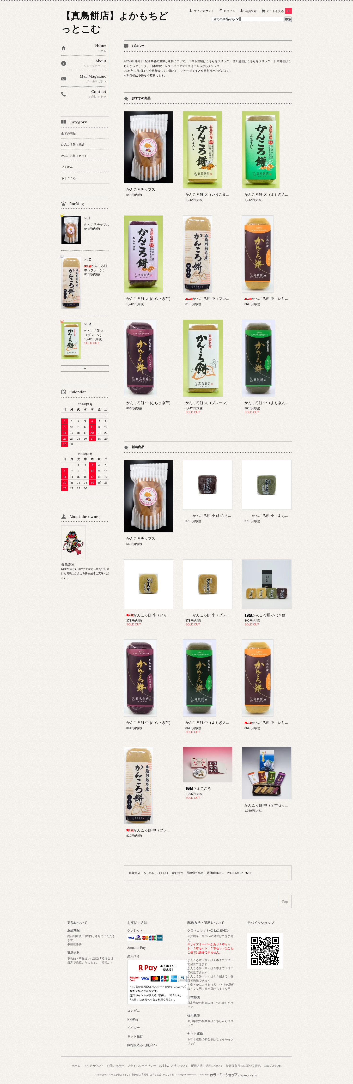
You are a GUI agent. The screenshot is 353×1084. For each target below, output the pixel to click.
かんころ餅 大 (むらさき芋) (148, 298)
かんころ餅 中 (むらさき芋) (148, 402)
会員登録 (251, 11)
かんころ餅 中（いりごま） (274, 298)
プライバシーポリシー (141, 1065)
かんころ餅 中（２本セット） (268, 805)
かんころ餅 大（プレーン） (207, 402)
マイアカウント (204, 11)
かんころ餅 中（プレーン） (215, 298)
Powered (204, 1074)
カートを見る (278, 11)
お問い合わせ (115, 1065)
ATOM (276, 1065)
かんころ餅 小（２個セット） (276, 615)
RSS (266, 1065)
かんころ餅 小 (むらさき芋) (215, 515)
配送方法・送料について (207, 1065)
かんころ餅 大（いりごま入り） (211, 194)
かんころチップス (140, 189)
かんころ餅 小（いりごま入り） (159, 615)
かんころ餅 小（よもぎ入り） (275, 515)
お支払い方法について (173, 1065)
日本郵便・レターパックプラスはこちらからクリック (184, 66)
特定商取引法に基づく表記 (243, 1065)
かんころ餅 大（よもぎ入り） (268, 194)
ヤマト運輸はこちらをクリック (209, 61)
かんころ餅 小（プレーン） (215, 615)
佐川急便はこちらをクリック (251, 61)
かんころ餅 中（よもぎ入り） (268, 402)
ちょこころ (202, 788)
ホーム (76, 1065)
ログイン (229, 11)
